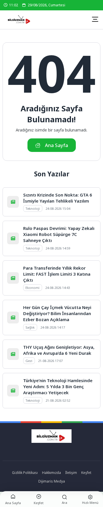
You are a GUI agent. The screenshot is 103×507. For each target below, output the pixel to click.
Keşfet (86, 472)
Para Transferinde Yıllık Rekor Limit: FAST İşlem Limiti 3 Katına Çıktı (56, 274)
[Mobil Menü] (95, 19)
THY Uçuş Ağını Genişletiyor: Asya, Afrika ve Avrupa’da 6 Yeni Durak (58, 350)
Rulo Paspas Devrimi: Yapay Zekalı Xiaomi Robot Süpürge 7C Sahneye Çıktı (58, 234)
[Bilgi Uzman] (19, 19)
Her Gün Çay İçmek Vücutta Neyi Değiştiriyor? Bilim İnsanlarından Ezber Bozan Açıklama (57, 313)
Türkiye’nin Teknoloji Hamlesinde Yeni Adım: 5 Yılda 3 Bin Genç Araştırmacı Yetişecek (57, 386)
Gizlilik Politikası (25, 472)
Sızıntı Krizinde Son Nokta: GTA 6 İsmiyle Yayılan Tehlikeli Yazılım (57, 198)
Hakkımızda (51, 472)
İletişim (71, 472)
